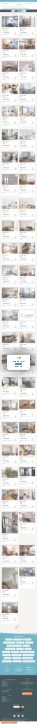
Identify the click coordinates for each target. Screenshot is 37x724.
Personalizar (18, 366)
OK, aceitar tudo (18, 364)
